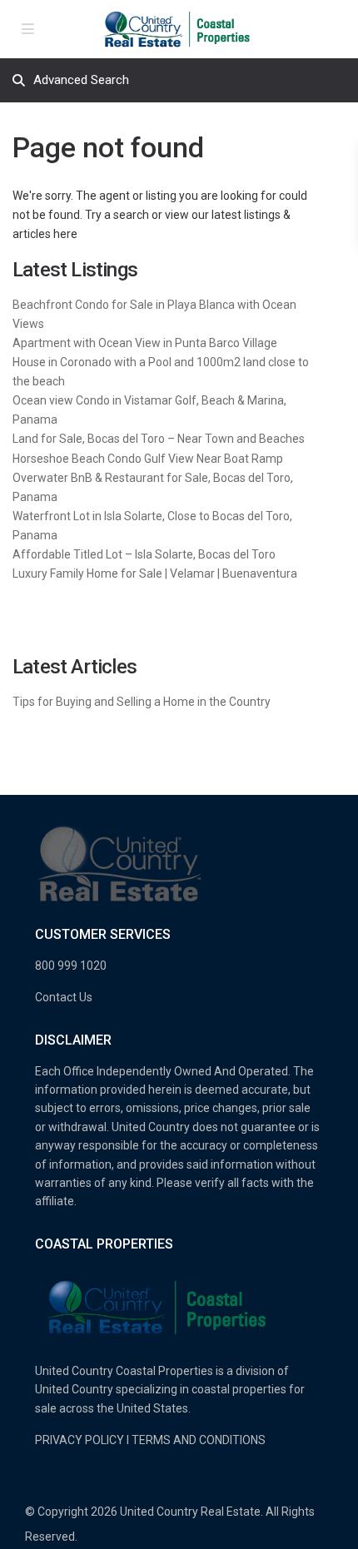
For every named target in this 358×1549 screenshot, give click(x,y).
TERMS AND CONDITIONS (199, 1440)
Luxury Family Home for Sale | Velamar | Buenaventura (154, 573)
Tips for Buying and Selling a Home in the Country (141, 701)
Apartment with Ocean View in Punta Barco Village (144, 343)
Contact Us (63, 997)
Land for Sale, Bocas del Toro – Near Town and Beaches (158, 438)
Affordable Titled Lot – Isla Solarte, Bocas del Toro (144, 554)
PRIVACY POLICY (79, 1440)
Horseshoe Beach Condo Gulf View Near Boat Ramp (147, 458)
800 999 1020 (71, 965)
